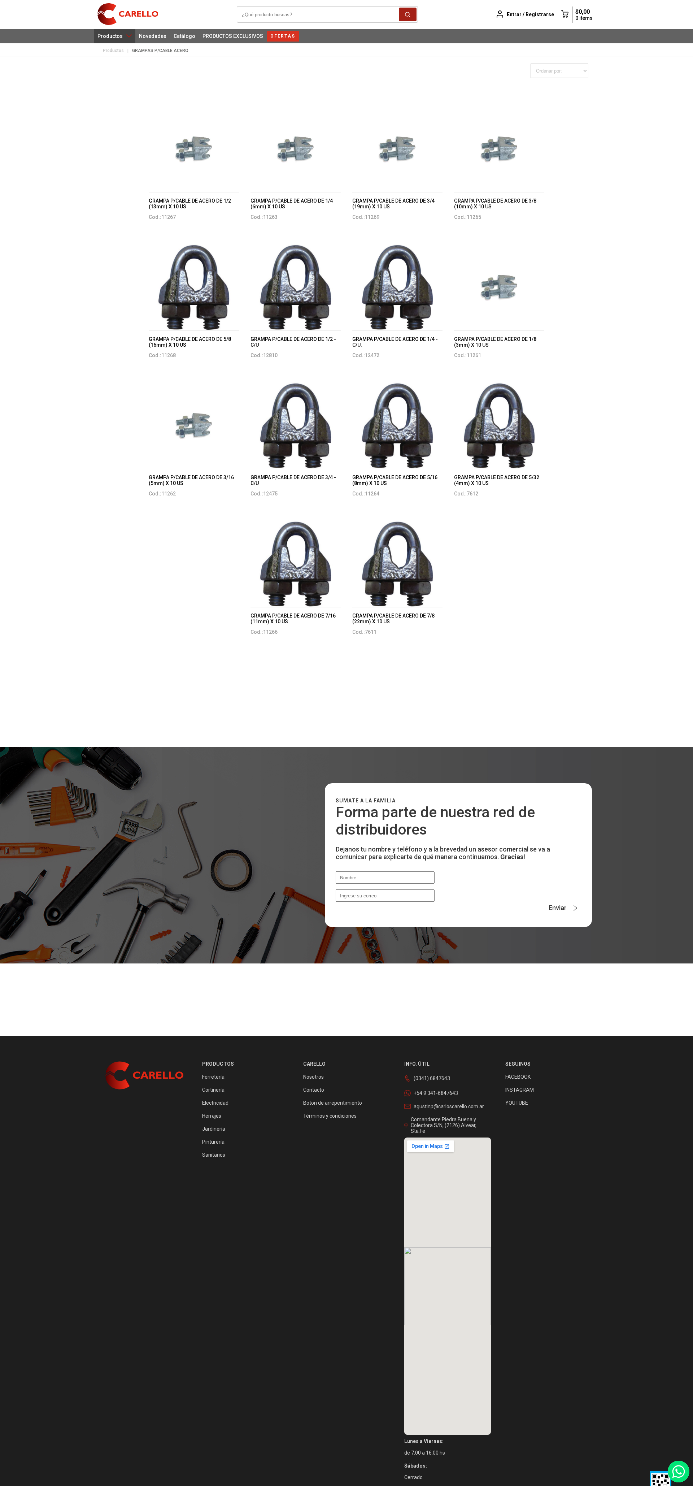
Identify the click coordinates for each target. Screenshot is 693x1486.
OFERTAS (282, 36)
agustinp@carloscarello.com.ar (449, 1106)
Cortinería (213, 1090)
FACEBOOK (518, 1077)
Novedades (152, 36)
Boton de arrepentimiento (332, 1103)
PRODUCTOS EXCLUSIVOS (232, 36)
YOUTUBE (516, 1103)
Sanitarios (213, 1155)
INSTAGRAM (519, 1090)
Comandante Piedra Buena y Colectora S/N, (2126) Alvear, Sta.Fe (443, 1125)
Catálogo (184, 36)
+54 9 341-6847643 (436, 1093)
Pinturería (213, 1142)
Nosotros (313, 1077)
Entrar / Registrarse (530, 14)
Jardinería (213, 1129)
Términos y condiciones (330, 1116)
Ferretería (213, 1077)
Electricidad (215, 1103)
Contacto (313, 1090)
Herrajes (211, 1116)
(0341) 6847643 (432, 1078)
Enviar (558, 907)
